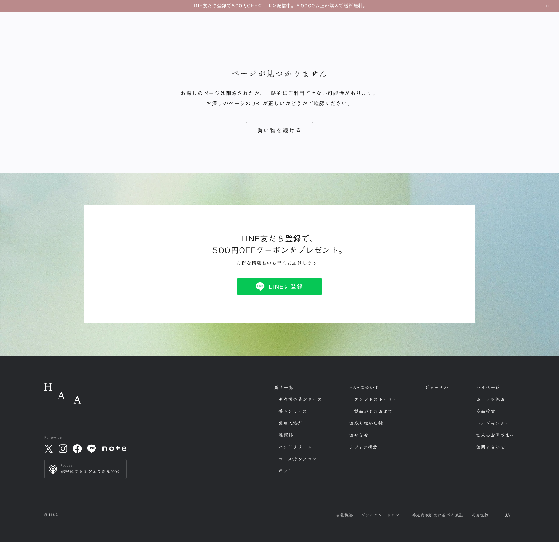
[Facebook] (77, 448)
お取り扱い (366, 423)
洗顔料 (285, 435)
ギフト (285, 471)
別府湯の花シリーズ (300, 399)
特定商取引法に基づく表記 (437, 515)
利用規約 (480, 515)
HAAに (364, 387)
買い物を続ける (279, 130)
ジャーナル (437, 387)
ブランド (375, 399)
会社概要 (344, 515)
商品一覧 (283, 387)
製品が (373, 411)
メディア (363, 447)
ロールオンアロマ (297, 459)
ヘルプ (493, 423)
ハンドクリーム (295, 447)
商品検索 (486, 411)
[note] (114, 449)
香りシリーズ (292, 411)
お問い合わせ (490, 447)
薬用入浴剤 (290, 423)
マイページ (488, 387)
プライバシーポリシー (382, 515)
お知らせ (359, 435)
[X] (48, 448)
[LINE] (92, 448)
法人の (495, 435)
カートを (490, 399)
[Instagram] (63, 448)
